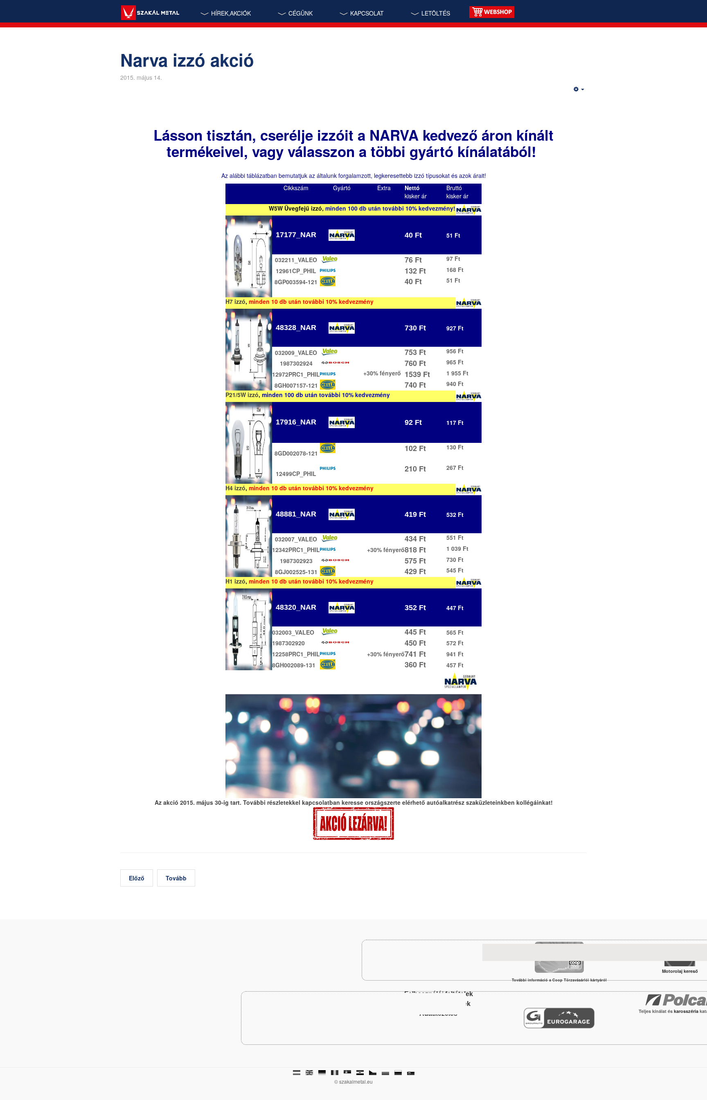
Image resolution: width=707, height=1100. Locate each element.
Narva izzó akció (187, 59)
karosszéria (687, 1011)
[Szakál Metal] (150, 13)
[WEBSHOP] (491, 11)
